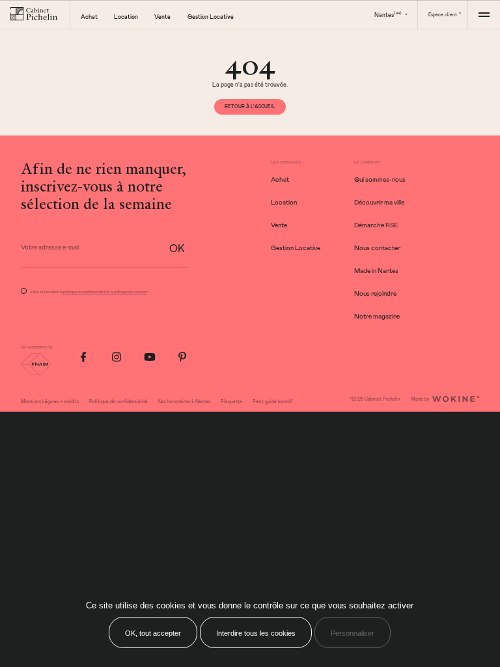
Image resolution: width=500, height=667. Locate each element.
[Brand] (35, 14)
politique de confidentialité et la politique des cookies (105, 291)
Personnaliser (352, 633)
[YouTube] (150, 357)
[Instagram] (116, 357)
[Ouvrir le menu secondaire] (483, 14)
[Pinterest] (182, 357)
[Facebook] (83, 357)
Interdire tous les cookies (256, 633)
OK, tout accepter (153, 633)
